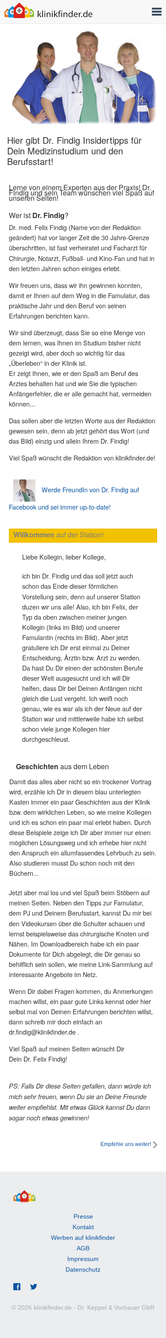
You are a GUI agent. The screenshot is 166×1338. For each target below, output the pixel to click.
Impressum (83, 1258)
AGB (83, 1248)
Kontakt (83, 1227)
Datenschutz (83, 1269)
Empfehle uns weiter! (125, 1144)
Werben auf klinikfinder (83, 1237)
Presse (83, 1216)
